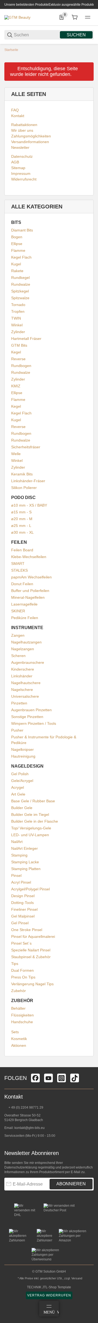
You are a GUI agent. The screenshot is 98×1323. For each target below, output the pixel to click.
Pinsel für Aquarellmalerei (33, 936)
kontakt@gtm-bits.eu (29, 1128)
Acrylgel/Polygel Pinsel (30, 889)
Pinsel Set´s (21, 943)
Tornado (18, 304)
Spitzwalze (20, 298)
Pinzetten (19, 703)
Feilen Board (22, 550)
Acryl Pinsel (21, 882)
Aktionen (18, 1045)
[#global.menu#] (88, 17)
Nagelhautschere (26, 683)
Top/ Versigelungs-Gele (31, 828)
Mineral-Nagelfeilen (28, 597)
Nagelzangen (22, 649)
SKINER (18, 611)
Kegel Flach (21, 257)
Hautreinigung (23, 756)
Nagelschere (22, 689)
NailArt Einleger (24, 848)
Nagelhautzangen (26, 642)
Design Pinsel (23, 896)
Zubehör (18, 991)
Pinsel (16, 875)
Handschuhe (22, 1022)
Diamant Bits (22, 230)
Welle (16, 454)
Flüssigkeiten (22, 1015)
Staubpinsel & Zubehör (31, 957)
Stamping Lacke (25, 862)
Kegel (16, 352)
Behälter (18, 1008)
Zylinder (18, 332)
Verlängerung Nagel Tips (32, 984)
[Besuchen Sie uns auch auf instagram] (61, 1078)
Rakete (17, 271)
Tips (14, 963)
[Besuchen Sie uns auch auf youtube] (48, 1078)
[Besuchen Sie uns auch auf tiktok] (74, 1078)
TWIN (16, 318)
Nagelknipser (22, 749)
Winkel (17, 325)
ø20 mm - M (21, 519)
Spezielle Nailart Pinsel (30, 950)
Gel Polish (20, 774)
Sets (15, 1032)
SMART (17, 563)
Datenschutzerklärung (20, 1167)
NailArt (17, 841)
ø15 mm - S (21, 512)
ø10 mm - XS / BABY (29, 505)
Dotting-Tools (22, 902)
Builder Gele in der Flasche (34, 821)
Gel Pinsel (20, 923)
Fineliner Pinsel (24, 909)
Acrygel (17, 787)
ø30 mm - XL (22, 532)
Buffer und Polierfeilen (30, 590)
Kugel (16, 264)
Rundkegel (20, 277)
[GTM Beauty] (17, 17)
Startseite (11, 49)
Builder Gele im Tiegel (30, 814)
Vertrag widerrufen (49, 1295)
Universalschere (25, 696)
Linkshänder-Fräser (28, 481)
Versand (76, 1278)
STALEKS (19, 570)
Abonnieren (71, 1184)
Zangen (17, 635)
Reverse (18, 359)
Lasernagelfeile (24, 604)
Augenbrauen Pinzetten (31, 710)
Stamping (19, 855)
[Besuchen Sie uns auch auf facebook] (35, 1078)
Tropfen (17, 311)
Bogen (16, 237)
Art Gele (18, 794)
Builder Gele (21, 808)
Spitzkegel (20, 291)
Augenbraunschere (27, 662)
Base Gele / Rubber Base (33, 801)
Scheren (18, 656)
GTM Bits (19, 345)
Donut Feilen (22, 584)
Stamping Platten (26, 869)
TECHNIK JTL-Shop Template (49, 1287)
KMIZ (15, 386)
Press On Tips (23, 977)
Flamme (18, 250)
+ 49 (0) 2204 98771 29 (25, 1107)
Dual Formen (22, 970)
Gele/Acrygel (22, 780)
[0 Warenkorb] (75, 17)
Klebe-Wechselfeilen (28, 557)
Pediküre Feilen (24, 618)
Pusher (17, 730)
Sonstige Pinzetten (27, 716)
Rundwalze (20, 284)
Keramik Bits (22, 474)
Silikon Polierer (24, 487)
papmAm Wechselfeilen (31, 577)
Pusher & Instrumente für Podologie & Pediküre (43, 740)
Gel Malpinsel (23, 916)
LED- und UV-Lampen (30, 835)
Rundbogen (21, 365)
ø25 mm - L (21, 525)
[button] (89, 1065)
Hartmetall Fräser (26, 338)
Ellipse (16, 244)
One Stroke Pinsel (26, 930)
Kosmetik (19, 1038)
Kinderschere (22, 669)
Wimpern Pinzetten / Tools (33, 723)
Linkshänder (21, 676)
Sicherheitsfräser (25, 447)
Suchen (76, 35)
